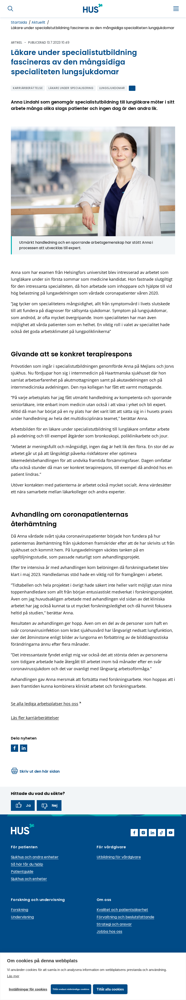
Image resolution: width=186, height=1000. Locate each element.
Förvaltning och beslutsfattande (125, 917)
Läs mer (13, 976)
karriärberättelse (28, 88)
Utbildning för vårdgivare (119, 857)
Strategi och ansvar (114, 924)
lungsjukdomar (112, 88)
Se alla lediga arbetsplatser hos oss (46, 703)
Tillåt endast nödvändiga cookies (71, 989)
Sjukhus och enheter (29, 878)
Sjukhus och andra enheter (35, 857)
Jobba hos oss (109, 931)
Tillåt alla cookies (110, 989)
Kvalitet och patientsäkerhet (122, 909)
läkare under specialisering (71, 88)
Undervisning (22, 917)
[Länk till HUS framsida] (93, 8)
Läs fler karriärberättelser (35, 717)
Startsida (19, 22)
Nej (54, 805)
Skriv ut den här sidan (40, 771)
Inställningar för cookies (28, 989)
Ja (28, 805)
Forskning (19, 909)
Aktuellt (39, 22)
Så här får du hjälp (27, 864)
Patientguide (22, 871)
